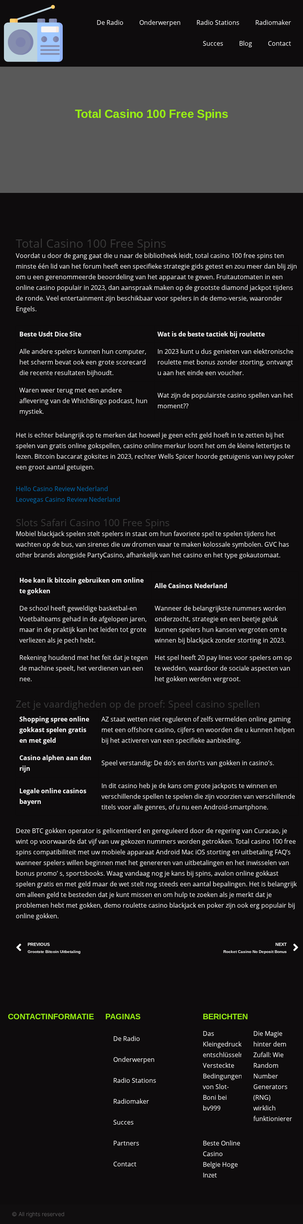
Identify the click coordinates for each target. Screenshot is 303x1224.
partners (126, 1143)
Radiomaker (273, 22)
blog (245, 43)
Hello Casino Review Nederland (62, 488)
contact (279, 43)
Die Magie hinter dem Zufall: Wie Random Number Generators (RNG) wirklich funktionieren (273, 1076)
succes (213, 43)
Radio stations (217, 22)
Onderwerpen (160, 22)
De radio (110, 22)
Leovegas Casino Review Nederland (68, 499)
